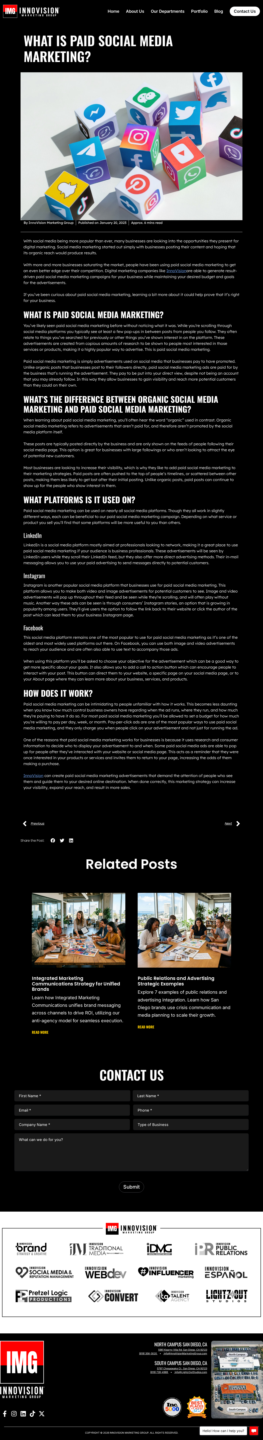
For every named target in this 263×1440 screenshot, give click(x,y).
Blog (218, 11)
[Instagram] (13, 1413)
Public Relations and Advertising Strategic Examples (176, 981)
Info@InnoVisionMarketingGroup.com (185, 1353)
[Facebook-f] (4, 1413)
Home (113, 11)
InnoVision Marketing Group (129, 1432)
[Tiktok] (32, 1413)
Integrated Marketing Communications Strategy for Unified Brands (76, 983)
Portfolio (199, 11)
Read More (40, 1032)
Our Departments (168, 11)
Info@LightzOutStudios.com (191, 1372)
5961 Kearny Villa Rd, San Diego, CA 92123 (182, 1349)
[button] (53, 840)
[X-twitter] (41, 1413)
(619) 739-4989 (159, 1372)
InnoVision (176, 270)
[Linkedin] (23, 1413)
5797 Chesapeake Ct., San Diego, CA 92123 (182, 1368)
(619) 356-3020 (148, 1353)
